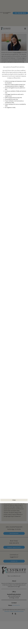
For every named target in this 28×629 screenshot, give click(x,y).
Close (14, 500)
